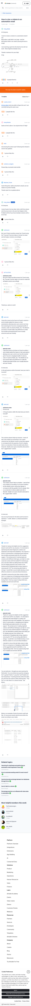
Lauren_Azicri (7, 102)
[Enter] (3, 8)
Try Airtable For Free (13, 962)
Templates (10, 933)
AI (7, 858)
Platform (9, 840)
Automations (4, 769)
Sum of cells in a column (8, 786)
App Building (11, 854)
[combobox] (15, 8)
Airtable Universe (12, 937)
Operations (10, 876)
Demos (9, 904)
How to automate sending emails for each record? (14, 772)
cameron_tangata (8, 164)
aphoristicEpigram (11, 821)
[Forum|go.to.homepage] (10, 3)
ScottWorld (9, 816)
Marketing (10, 872)
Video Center (11, 901)
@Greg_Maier (5, 105)
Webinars (10, 912)
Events (9, 897)
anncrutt (6, 317)
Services (9, 922)
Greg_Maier (7, 29)
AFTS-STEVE (7, 272)
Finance (9, 887)
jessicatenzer (9, 811)
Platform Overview (12, 844)
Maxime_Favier (8, 182)
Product (9, 869)
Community (10, 929)
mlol (5, 143)
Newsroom (10, 958)
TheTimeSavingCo (11, 806)
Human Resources (12, 879)
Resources (10, 915)
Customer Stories (12, 908)
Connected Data (12, 862)
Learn (8, 890)
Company (10, 940)
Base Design (4, 788)
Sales (8, 883)
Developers (10, 926)
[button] (2, 3)
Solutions (10, 865)
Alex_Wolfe (9, 826)
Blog (8, 951)
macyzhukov (7, 122)
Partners (9, 919)
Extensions (10, 851)
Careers (9, 947)
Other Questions (7, 13)
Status (9, 954)
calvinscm (6, 230)
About (9, 944)
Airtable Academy (12, 894)
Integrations (10, 847)
